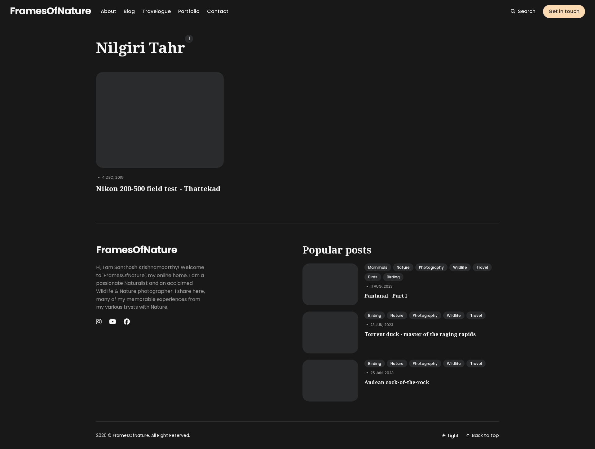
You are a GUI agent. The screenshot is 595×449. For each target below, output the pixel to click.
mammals (377, 267)
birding (393, 277)
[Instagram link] (99, 321)
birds (372, 277)
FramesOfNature (50, 11)
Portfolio (189, 11)
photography (431, 267)
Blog (129, 11)
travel (482, 267)
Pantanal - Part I (385, 295)
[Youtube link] (112, 321)
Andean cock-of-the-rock (396, 382)
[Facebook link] (126, 321)
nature (403, 267)
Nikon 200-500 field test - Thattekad (158, 188)
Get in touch (564, 11)
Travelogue (156, 11)
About (108, 11)
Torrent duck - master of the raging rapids (420, 334)
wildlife (460, 267)
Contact (217, 11)
